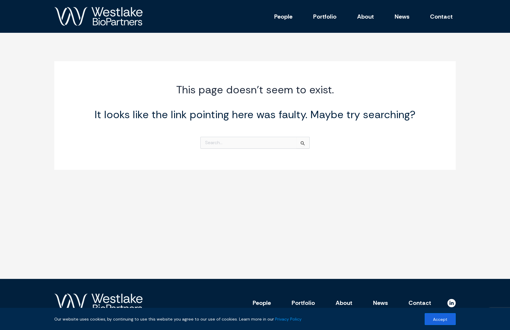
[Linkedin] (451, 303)
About (365, 16)
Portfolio (324, 16)
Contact (441, 16)
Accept (440, 319)
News (402, 16)
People (283, 16)
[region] (255, 319)
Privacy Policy (288, 319)
